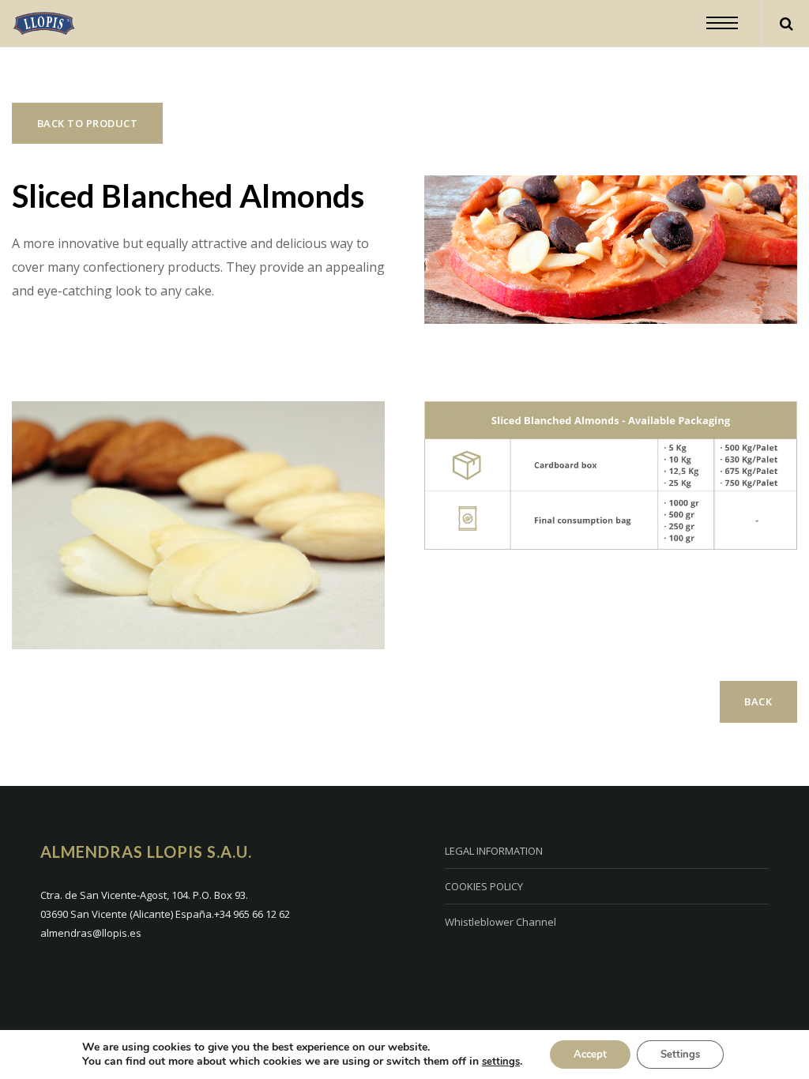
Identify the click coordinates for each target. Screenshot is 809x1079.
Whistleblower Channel (500, 922)
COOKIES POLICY (484, 886)
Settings (680, 1054)
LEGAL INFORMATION (494, 851)
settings (501, 1062)
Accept (590, 1054)
